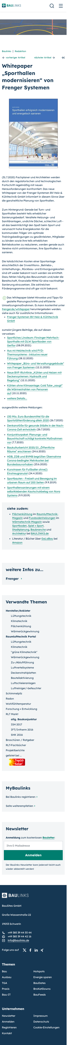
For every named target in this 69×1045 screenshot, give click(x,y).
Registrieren (9, 1027)
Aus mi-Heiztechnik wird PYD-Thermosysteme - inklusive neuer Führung (27, 354)
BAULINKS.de (40, 533)
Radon (10, 698)
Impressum (40, 1015)
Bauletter (48, 837)
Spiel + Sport (35, 525)
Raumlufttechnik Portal (21, 636)
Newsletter (8, 1015)
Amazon (17, 542)
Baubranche (38, 529)
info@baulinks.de (18, 940)
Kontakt (7, 1033)
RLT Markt (12, 714)
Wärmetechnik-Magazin (27, 521)
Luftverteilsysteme (22, 667)
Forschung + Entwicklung (21, 709)
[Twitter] (25, 950)
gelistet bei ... (14, 755)
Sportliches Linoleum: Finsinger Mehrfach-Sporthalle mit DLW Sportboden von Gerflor (33, 341)
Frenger (13, 579)
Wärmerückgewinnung (25, 631)
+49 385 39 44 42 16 (19, 936)
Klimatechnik (19, 621)
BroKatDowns (42, 988)
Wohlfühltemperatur (18, 703)
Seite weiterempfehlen (19, 805)
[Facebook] (31, 950)
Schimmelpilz (14, 693)
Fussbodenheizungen (42, 518)
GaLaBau (47, 538)
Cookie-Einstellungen (46, 1027)
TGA (4, 983)
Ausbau (6, 977)
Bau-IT (6, 994)
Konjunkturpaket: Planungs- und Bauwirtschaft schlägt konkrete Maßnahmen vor (34, 438)
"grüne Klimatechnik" (24, 652)
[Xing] (43, 950)
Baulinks (6, 51)
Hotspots (39, 971)
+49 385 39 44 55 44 (20, 932)
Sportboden (19, 525)
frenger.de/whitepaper (16, 309)
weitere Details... (17, 398)
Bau (4, 971)
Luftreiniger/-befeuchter (26, 688)
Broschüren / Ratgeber (20, 740)
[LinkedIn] (37, 950)
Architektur (19, 533)
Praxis (5, 988)
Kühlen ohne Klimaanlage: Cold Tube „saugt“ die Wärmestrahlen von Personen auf (35, 389)
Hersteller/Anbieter (18, 610)
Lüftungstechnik (21, 615)
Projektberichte (15, 750)
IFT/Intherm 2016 (22, 729)
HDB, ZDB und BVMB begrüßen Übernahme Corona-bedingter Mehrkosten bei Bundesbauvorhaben (34, 460)
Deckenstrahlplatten (23, 672)
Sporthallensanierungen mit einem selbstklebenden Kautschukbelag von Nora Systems (33, 491)
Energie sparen (42, 977)
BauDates (39, 983)
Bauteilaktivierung (22, 677)
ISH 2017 (16, 724)
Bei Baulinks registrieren (20, 796)
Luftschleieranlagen (23, 683)
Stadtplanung (20, 529)
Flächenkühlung (22, 514)
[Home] (33, 897)
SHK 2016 (17, 734)
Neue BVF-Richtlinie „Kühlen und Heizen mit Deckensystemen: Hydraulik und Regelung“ (34, 376)
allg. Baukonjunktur (24, 719)
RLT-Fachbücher (16, 745)
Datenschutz (41, 1021)
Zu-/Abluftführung (22, 662)
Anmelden (8, 1021)
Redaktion (20, 51)
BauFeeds (39, 994)
